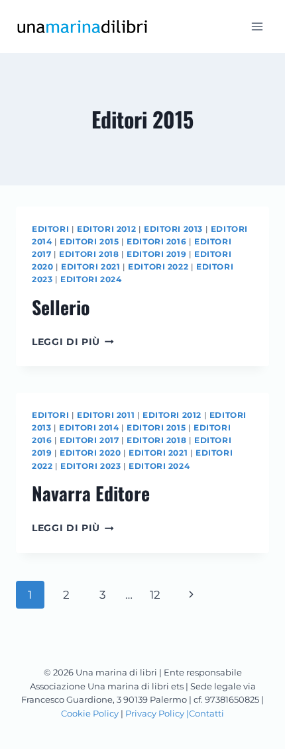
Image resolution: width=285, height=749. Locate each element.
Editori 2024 (90, 279)
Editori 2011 (106, 415)
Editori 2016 (156, 241)
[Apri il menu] (257, 26)
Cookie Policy (90, 713)
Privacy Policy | (157, 713)
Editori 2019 (156, 254)
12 (155, 594)
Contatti (206, 713)
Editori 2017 (89, 440)
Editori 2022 (158, 267)
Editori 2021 (90, 267)
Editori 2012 (106, 229)
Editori (50, 229)
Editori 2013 (173, 229)
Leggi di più (73, 341)
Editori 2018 (89, 254)
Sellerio (61, 307)
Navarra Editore (91, 493)
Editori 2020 (90, 453)
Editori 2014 (89, 427)
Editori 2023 (90, 466)
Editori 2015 (89, 241)
